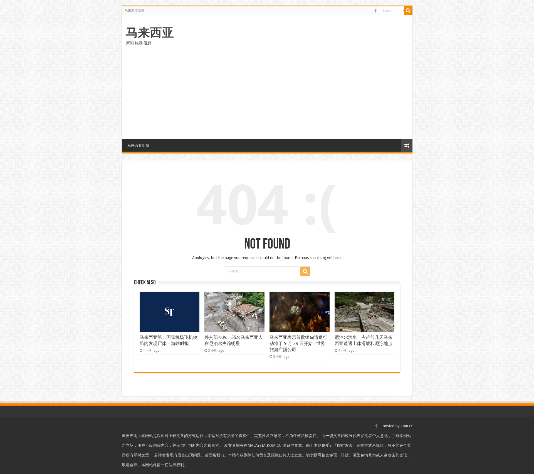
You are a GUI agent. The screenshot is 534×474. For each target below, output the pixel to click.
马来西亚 (150, 32)
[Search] (408, 10)
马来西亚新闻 (135, 11)
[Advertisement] (267, 92)
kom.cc (406, 426)
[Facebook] (375, 11)
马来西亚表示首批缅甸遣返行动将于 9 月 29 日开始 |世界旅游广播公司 (298, 343)
